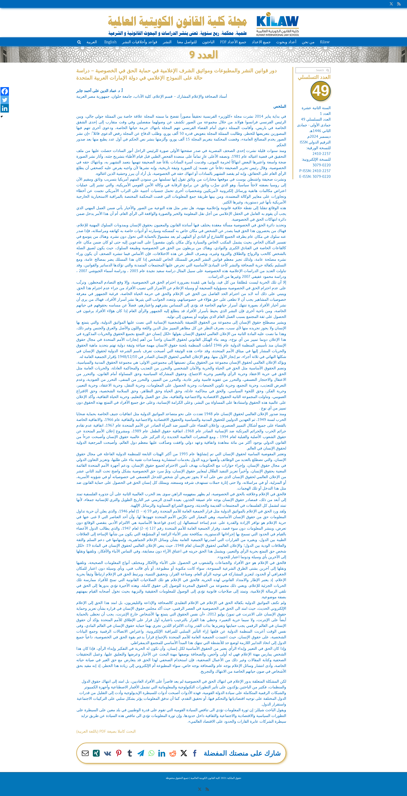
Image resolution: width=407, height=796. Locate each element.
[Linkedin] (4, 108)
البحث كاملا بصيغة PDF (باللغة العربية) (106, 731)
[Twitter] (4, 100)
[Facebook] (4, 91)
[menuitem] (92, 41)
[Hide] (1, 116)
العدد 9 (203, 54)
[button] (79, 41)
